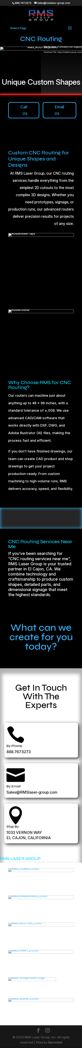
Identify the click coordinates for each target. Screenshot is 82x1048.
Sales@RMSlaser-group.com (31, 792)
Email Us (59, 110)
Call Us (23, 110)
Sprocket (55, 1042)
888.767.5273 (18, 752)
